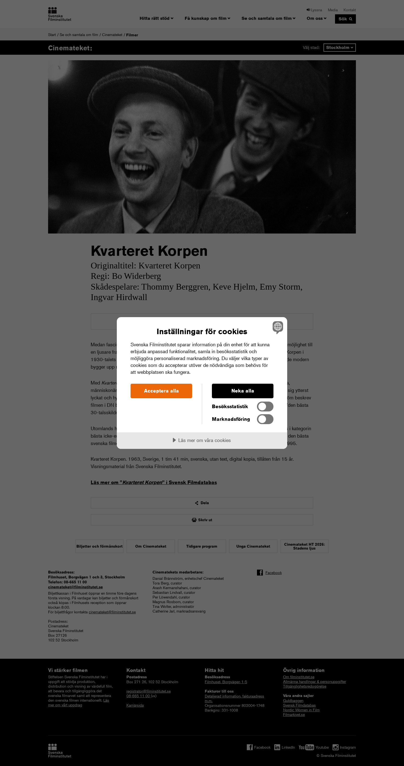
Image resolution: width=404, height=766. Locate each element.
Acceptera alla (161, 391)
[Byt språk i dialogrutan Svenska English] (277, 327)
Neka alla (242, 391)
